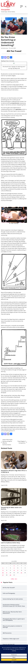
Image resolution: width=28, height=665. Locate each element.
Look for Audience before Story (10, 543)
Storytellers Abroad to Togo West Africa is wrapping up (14, 471)
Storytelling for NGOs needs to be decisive (11, 508)
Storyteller (5, 10)
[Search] (25, 6)
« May (12, 578)
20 (3, 572)
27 (3, 575)
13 (2, 570)
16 (14, 570)
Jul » (16, 578)
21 (6, 572)
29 (10, 575)
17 (17, 570)
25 (21, 572)
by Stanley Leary (4, 48)
